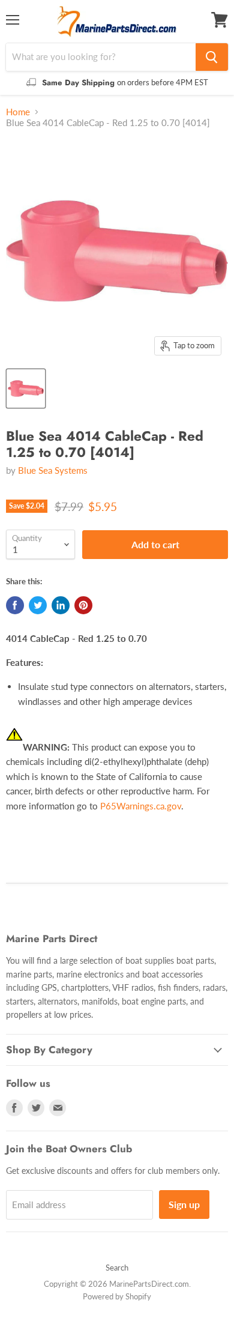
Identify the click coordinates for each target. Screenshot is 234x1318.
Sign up (184, 1204)
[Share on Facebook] (15, 605)
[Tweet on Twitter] (38, 605)
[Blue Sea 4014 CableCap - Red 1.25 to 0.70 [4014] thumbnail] (26, 388)
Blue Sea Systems (53, 470)
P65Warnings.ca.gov (140, 805)
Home (18, 112)
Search (117, 1267)
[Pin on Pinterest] (83, 605)
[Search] (212, 57)
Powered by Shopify (117, 1296)
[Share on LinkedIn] (61, 605)
